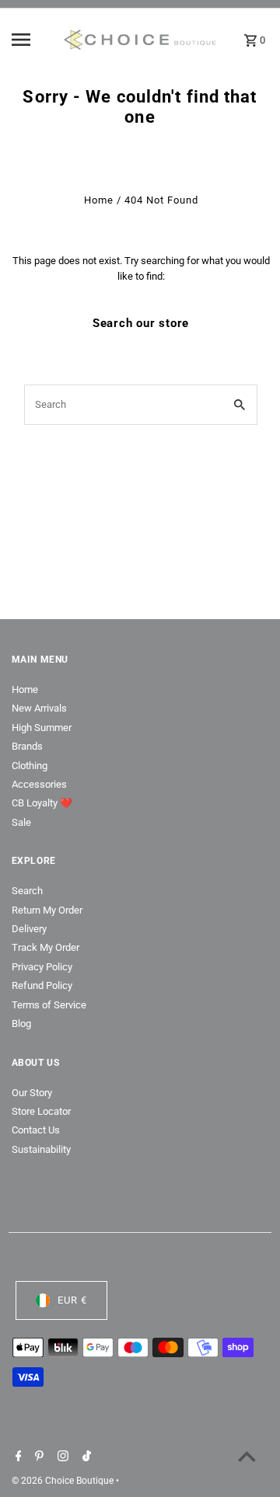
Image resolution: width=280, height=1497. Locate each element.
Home (99, 200)
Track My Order (45, 947)
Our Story (32, 1092)
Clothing (29, 765)
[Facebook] (17, 1457)
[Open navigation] (32, 39)
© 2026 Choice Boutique (64, 1480)
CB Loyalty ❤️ (42, 803)
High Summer (42, 727)
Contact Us (36, 1130)
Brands (27, 746)
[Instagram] (61, 1457)
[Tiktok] (85, 1457)
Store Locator (41, 1111)
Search (27, 890)
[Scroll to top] (246, 1456)
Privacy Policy (42, 967)
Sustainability (41, 1149)
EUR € (72, 1300)
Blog (21, 1023)
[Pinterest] (37, 1457)
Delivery (29, 929)
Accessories (39, 784)
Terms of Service (49, 1005)
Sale (21, 822)
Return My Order (47, 910)
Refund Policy (42, 985)
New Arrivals (39, 708)
